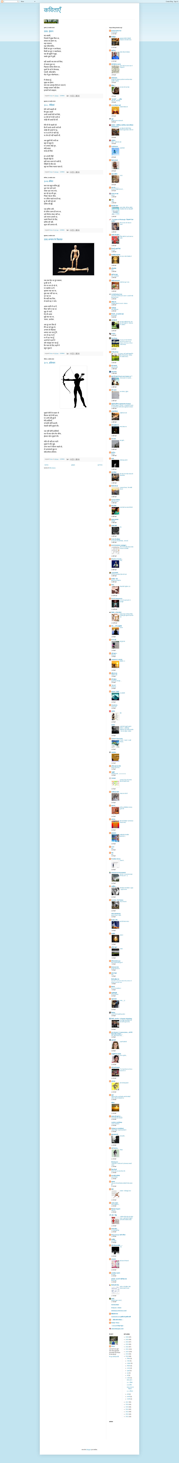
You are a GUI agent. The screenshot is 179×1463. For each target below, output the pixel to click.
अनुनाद (113, 725)
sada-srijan (114, 1203)
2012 (127, 1414)
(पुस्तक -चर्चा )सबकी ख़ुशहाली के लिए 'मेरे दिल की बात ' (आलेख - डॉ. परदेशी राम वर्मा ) (126, 355)
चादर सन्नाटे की (123, 901)
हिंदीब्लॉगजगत (114, 1313)
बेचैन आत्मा (113, 390)
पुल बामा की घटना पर (115, 968)
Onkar (113, 1346)
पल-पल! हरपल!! (115, 1304)
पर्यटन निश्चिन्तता (114, 309)
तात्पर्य (112, 1298)
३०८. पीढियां (49, 105)
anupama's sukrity (116, 659)
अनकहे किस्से (114, 411)
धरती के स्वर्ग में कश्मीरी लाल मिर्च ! (118, 1014)
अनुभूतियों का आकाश (116, 1054)
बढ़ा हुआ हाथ (122, 641)
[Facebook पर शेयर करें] (77, 96)
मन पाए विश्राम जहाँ (116, 105)
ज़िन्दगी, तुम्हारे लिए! (116, 248)
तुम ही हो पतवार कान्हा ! (124, 921)
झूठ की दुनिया (114, 315)
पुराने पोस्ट (100, 465)
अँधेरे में (121, 935)
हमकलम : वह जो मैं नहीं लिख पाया (119, 1279)
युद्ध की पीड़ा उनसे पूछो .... (116, 680)
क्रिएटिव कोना (114, 206)
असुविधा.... (113, 886)
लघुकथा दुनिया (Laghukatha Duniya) (121, 403)
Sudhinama (114, 146)
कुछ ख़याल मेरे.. (115, 1134)
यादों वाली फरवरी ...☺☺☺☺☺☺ (118, 773)
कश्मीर (121, 948)
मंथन (112, 200)
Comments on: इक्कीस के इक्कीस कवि (121, 1316)
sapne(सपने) (114, 572)
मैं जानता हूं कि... (114, 32)
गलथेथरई (113, 308)
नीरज (112, 585)
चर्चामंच (113, 711)
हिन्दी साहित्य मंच (115, 979)
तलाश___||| (122, 1000)
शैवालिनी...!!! (122, 661)
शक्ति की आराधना (114, 501)
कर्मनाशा (113, 1081)
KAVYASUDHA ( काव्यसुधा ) (118, 545)
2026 (127, 1337)
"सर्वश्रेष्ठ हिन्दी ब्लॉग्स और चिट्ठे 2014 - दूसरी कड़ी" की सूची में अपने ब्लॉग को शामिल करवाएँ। (126, 1218)
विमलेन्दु (113, 1012)
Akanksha (114, 705)
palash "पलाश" (115, 691)
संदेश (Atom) (52, 468)
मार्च (128, 1394)
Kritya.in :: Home (116, 1307)
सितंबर (128, 1366)
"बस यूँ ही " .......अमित (116, 99)
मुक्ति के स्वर (114, 673)
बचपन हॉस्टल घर (123, 426)
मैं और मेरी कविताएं (115, 539)
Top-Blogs (114, 338)
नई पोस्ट (46, 465)
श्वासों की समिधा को (124, 106)
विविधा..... (113, 85)
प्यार (112, 853)
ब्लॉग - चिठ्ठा (114, 1215)
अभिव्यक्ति (113, 268)
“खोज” (112, 201)
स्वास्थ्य (113, 1181)
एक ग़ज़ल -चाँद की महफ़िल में (126, 256)
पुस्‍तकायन (113, 833)
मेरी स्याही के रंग (115, 425)
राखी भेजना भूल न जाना (124, 282)
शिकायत (113, 454)
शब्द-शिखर (113, 472)
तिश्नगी (113, 986)
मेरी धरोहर (113, 505)
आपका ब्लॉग (114, 525)
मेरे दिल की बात (114, 352)
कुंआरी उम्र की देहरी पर (116, 580)
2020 (127, 1351)
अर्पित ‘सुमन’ (114, 947)
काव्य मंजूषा (114, 973)
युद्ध (120, 712)
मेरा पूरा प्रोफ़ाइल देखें (114, 1356)
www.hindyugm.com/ (117, 1328)
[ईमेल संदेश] (67, 95)
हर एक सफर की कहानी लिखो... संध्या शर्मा (119, 540)
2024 (127, 1342)
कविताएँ (52, 10)
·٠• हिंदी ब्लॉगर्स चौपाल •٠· (117, 1319)
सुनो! (112, 1095)
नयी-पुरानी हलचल (115, 1067)
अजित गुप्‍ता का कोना (116, 766)
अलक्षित (113, 1239)
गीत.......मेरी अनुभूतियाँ (116, 626)
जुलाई (128, 1370)
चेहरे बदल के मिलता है (124, 1260)
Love (112, 847)
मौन (120, 527)
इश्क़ (112, 848)
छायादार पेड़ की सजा (115, 767)
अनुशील (113, 933)
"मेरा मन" (113, 685)
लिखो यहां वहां (114, 160)
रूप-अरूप (113, 439)
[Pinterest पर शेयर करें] (79, 96)
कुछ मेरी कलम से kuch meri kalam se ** (121, 376)
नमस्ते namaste (115, 280)
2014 (127, 1409)
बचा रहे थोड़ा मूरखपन (124, 1082)
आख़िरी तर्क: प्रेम (123, 412)
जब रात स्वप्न (114, 706)
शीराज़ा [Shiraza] (115, 961)
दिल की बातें (114, 1169)
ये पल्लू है (113, 250)
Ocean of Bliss (115, 499)
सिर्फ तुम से (113, 655)
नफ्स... (121, 560)
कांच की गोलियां (114, 1177)
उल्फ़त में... (122, 860)
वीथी (112, 1189)
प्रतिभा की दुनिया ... (115, 235)
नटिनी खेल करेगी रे (124, 460)
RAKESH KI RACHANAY (118, 872)
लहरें (112, 119)
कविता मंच (113, 302)
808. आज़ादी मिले (115, 276)
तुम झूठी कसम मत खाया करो (117, 120)
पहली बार (113, 50)
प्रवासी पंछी (122, 148)
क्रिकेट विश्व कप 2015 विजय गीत (118, 1171)
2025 (127, 1339)
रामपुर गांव (113, 1210)
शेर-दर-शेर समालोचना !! (116, 988)
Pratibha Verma (115, 859)
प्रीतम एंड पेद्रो (114, 367)
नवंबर (128, 1361)
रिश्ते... (112, 974)
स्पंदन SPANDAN (115, 913)
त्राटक (121, 627)
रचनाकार (113, 778)
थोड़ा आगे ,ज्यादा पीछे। (115, 100)
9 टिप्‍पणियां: (62, 95)
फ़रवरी (128, 1396)
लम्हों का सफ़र (114, 274)
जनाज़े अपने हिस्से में (115, 1124)
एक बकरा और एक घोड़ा (124, 87)
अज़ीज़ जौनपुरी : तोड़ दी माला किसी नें (118, 1130)
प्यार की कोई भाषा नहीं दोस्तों (116, 1118)
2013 (127, 1411)
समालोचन (113, 752)
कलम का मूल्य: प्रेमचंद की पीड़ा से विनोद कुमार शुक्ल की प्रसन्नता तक (126, 615)
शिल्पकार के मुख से (115, 1209)
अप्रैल (128, 1378)
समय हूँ (112, 195)
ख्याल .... (113, 270)
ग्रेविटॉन (113, 140)
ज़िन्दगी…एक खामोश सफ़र (117, 314)
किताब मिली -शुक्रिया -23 (125, 586)
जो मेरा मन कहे (114, 193)
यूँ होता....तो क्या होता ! (116, 612)
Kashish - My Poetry (117, 900)
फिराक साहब (113, 1280)
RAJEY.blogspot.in (116, 598)
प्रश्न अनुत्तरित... (123, 1055)
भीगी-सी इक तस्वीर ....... (117, 1245)
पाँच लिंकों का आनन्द (116, 64)
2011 (127, 1416)
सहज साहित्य (114, 174)
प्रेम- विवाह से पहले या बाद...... (117, 1035)
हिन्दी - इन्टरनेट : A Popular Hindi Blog (121, 1018)
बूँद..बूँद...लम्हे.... (115, 920)
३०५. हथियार (49, 362)
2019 (127, 1354)
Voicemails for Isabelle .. (126, 378)
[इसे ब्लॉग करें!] (73, 96)
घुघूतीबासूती (114, 993)
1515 (121, 175)
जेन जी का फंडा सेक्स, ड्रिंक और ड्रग (119, 574)
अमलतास (113, 1259)
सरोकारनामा (114, 78)
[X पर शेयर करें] (75, 96)
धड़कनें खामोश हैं (123, 1041)
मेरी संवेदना (113, 679)
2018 (127, 1356)
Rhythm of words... (116, 559)
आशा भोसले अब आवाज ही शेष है (126, 507)
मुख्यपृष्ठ (73, 465)
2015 (127, 1407)
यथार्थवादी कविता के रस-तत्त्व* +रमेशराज (119, 303)
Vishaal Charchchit (117, 738)
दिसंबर (128, 1358)
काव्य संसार (114, 372)
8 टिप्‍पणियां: (62, 230)
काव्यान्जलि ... (114, 1228)
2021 (127, 1349)
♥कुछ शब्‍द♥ (114, 999)
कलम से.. (113, 805)
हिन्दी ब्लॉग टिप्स (115, 1285)
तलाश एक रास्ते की (123, 793)
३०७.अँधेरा (48, 181)
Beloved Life (115, 967)
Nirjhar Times (115, 1322)
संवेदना (112, 1102)
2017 (127, 1402)
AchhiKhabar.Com (116, 294)
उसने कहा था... (114, 1148)
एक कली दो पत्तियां (115, 1175)
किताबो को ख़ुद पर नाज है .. (116, 1300)
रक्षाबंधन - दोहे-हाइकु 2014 (125, 1190)
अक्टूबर (129, 1363)
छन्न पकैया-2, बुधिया (124, 391)
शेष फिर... (113, 452)
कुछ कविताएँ (113, 1241)
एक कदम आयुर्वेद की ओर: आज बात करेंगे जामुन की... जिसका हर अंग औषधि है (126, 323)
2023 (127, 1344)
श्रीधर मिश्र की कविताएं (125, 52)
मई (128, 1375)
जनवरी (128, 1399)
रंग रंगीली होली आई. (115, 1230)
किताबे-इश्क (113, 687)
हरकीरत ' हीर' (114, 579)
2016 (127, 1404)
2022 (127, 1346)
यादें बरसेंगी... (122, 1136)
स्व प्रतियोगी (122, 693)
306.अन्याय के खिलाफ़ (53, 239)
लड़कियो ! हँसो (114, 674)
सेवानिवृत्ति (113, 521)
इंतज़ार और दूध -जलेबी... (116, 915)
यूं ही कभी (113, 1040)
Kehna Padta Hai (116, 30)
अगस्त (128, 1368)
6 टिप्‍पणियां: (62, 172)
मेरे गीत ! (113, 333)
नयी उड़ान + (114, 653)
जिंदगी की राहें (114, 486)
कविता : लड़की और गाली (116, 142)
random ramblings (116, 1122)
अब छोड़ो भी (114, 320)
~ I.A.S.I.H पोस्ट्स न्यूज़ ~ (117, 1325)
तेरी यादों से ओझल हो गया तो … (117, 189)
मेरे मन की (113, 639)
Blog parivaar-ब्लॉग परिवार (118, 1235)
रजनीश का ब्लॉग (115, 792)
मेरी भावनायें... (114, 365)
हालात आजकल (114, 519)
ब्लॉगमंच (113, 819)
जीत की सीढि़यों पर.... (115, 1204)
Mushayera (114, 1162)
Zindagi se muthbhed (117, 1128)
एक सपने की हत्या (114, 994)
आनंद (112, 458)
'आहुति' (113, 772)
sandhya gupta (115, 1273)
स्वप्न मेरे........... (115, 187)
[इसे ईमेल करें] (71, 96)
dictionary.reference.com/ (118, 1310)
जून (128, 1373)
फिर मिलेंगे (113, 1274)
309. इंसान (48, 31)
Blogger (88, 1449)
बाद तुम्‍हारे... (122, 440)
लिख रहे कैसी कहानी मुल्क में (117, 962)
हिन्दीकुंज (113, 36)
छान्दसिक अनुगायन (115, 254)
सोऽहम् (121, 1149)
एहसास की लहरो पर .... (116, 1116)
